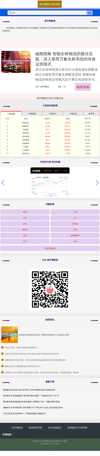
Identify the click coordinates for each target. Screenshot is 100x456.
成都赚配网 (75, 235)
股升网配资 (17, 427)
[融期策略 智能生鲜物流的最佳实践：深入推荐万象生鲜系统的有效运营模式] (16, 62)
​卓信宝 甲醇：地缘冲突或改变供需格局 (20, 347)
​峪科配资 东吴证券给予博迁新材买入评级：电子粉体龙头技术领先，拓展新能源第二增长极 (42, 372)
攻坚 (25, 235)
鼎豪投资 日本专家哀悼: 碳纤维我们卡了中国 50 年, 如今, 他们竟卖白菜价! (33, 407)
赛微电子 (25, 126)
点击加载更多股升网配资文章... (50, 98)
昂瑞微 (25, 129)
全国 (25, 223)
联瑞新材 (25, 143)
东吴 (75, 241)
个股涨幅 (11, 113)
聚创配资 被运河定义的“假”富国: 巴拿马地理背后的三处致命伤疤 (29, 389)
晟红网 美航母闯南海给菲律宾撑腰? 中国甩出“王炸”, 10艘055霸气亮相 (31, 401)
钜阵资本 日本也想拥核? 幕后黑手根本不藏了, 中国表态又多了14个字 (31, 395)
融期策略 (83, 86)
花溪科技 (25, 122)
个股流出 (73, 113)
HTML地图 (63, 441)
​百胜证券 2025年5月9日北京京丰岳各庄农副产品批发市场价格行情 (32, 353)
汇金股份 (25, 150)
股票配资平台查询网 (77, 427)
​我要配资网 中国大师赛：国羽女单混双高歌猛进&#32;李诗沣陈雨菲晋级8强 (35, 360)
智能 (25, 212)
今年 (25, 217)
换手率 (91, 113)
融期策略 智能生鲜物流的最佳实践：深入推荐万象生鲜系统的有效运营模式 (65, 59)
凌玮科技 (25, 153)
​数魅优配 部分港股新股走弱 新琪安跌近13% (22, 366)
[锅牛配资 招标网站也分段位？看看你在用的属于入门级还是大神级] (9, 334)
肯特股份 (25, 139)
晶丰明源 (25, 136)
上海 (75, 212)
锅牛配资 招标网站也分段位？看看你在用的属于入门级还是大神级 (44, 334)
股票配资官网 (35, 427)
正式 (25, 241)
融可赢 (75, 223)
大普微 (25, 146)
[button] (3, 182)
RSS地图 (55, 441)
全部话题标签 (50, 248)
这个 (75, 217)
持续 (75, 229)
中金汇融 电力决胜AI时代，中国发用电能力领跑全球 (24, 413)
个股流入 (52, 113)
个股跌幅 (32, 113)
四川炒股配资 (54, 427)
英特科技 (25, 133)
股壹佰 (25, 229)
